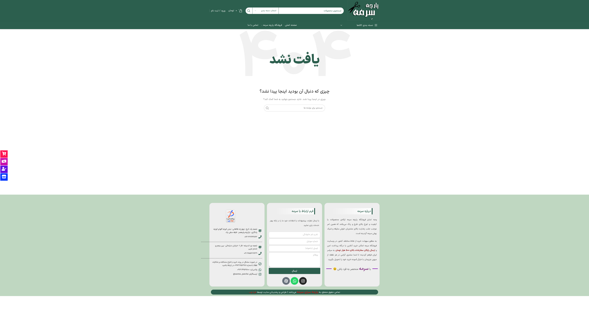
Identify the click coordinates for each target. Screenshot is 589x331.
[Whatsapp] (294, 281)
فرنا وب (252, 292)
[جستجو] (248, 10)
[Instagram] (303, 281)
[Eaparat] (286, 281)
